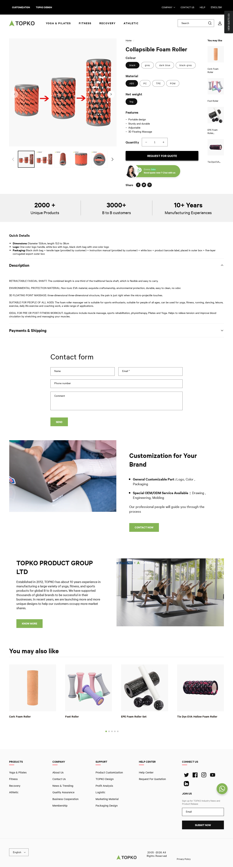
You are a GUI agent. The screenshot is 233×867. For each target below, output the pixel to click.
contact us (187, 7)
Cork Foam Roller (20, 716)
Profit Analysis (104, 785)
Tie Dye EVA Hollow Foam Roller (197, 716)
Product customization (109, 772)
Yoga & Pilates (18, 772)
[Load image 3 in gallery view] (63, 159)
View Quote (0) (228, 22)
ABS (131, 83)
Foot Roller (72, 716)
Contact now (144, 527)
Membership (60, 805)
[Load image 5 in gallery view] (99, 159)
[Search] (210, 23)
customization (21, 7)
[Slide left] (14, 94)
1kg (131, 101)
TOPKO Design (105, 779)
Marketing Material (107, 799)
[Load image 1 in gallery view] (26, 159)
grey (147, 65)
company (167, 7)
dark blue (164, 65)
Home (128, 40)
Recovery (14, 785)
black (132, 65)
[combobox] (196, 23)
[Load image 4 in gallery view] (81, 159)
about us (58, 772)
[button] (106, 731)
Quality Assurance (63, 792)
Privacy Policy (184, 858)
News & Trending (62, 785)
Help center (146, 772)
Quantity (132, 142)
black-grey (185, 65)
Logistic (100, 792)
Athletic (14, 792)
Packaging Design (107, 805)
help (202, 7)
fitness (13, 779)
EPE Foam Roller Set (134, 716)
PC (145, 83)
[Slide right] (111, 94)
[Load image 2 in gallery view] (44, 159)
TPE (158, 83)
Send (59, 422)
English (216, 7)
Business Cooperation (65, 799)
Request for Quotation (152, 779)
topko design (44, 7)
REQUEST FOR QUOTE (162, 156)
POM (172, 83)
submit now (203, 825)
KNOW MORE (29, 623)
